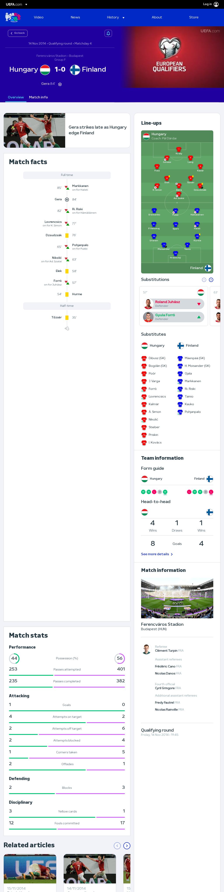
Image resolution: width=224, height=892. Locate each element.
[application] (169, 57)
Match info (38, 97)
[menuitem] (47, 17)
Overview (16, 97)
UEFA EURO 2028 (13, 17)
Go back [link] (19, 33)
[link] (38, 17)
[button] (115, 17)
